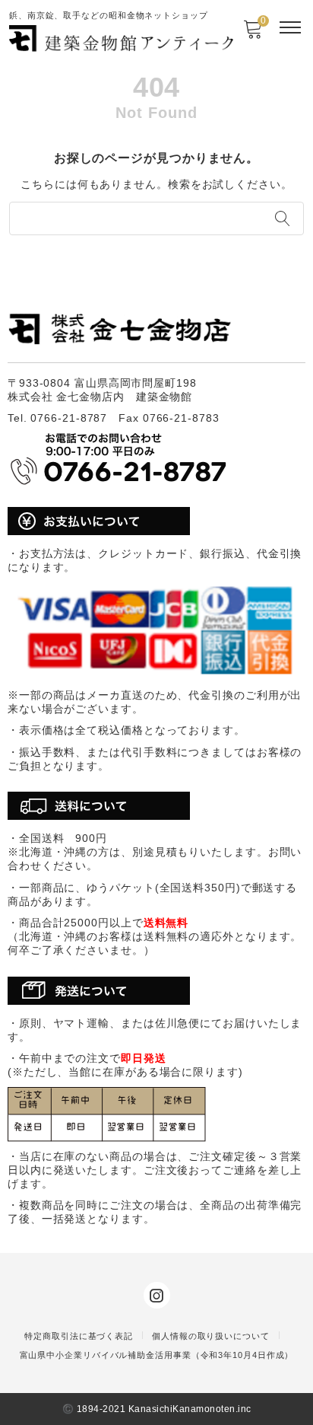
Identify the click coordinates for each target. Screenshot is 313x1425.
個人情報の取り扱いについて (211, 1336)
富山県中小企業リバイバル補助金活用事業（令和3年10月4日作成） (157, 1355)
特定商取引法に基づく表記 (78, 1336)
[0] (252, 34)
